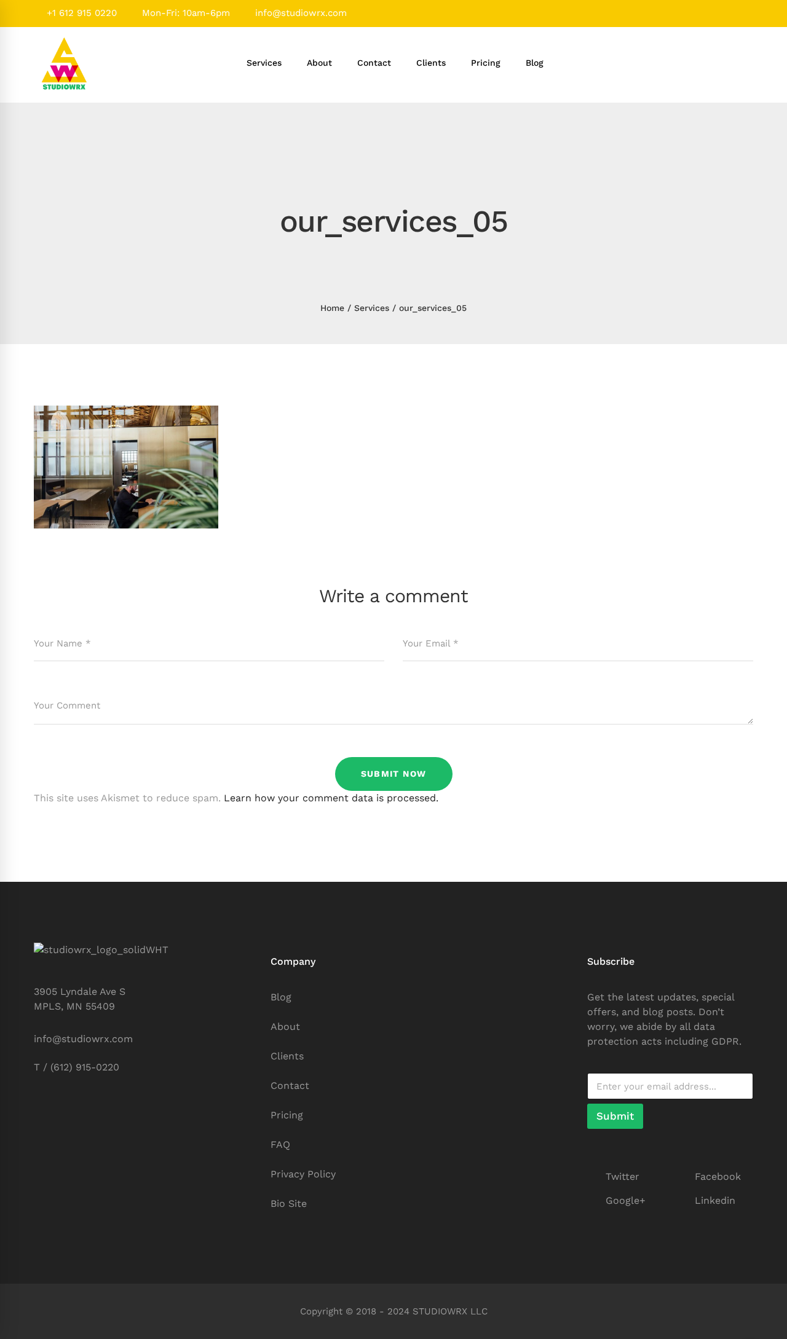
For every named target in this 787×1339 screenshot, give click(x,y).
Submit (615, 1116)
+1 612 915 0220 (80, 12)
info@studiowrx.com (299, 12)
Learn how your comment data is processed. (331, 798)
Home (332, 308)
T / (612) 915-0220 (76, 1067)
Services (371, 308)
